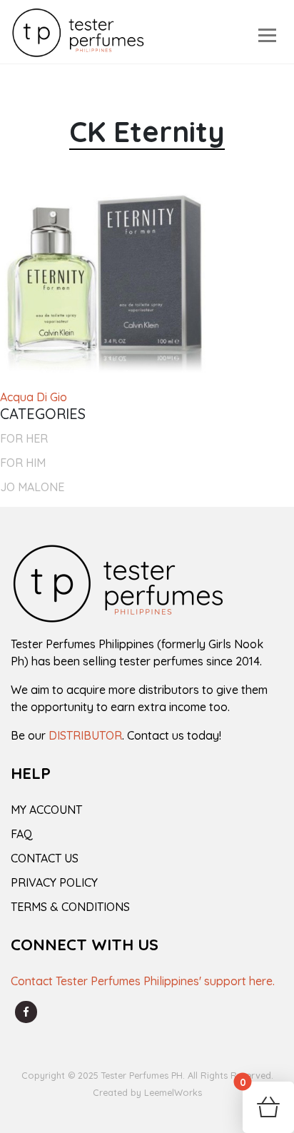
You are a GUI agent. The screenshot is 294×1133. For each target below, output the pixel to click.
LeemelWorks (173, 1092)
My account (46, 809)
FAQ (22, 834)
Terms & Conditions (70, 907)
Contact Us (44, 858)
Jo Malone (32, 487)
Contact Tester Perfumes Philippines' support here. (143, 981)
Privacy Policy (54, 882)
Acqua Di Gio (33, 397)
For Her (24, 438)
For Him (23, 462)
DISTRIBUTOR (85, 735)
